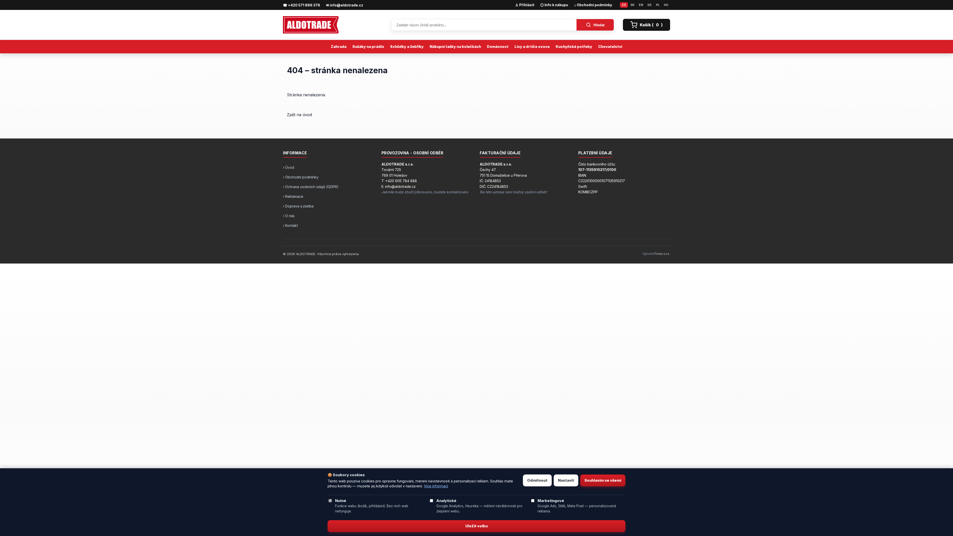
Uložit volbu (476, 526)
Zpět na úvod (299, 114)
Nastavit (566, 480)
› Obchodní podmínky (300, 177)
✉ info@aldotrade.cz (344, 5)
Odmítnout (537, 480)
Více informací (436, 486)
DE (649, 5)
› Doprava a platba (298, 206)
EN (641, 5)
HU (666, 5)
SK (632, 5)
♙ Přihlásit (524, 5)
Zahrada (338, 46)
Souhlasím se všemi (602, 480)
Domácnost (498, 46)
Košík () (651, 24)
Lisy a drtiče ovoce (532, 46)
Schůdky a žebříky (407, 46)
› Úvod (288, 167)
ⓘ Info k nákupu (554, 5)
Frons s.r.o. (662, 254)
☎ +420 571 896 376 (301, 5)
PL (658, 5)
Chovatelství (610, 46)
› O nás (289, 216)
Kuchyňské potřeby (574, 46)
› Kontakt (290, 225)
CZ (624, 5)
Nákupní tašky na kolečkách (455, 46)
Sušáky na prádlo (368, 46)
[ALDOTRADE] (332, 25)
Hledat (599, 25)
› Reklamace (293, 196)
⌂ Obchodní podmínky (593, 5)
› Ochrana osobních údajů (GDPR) (311, 187)
